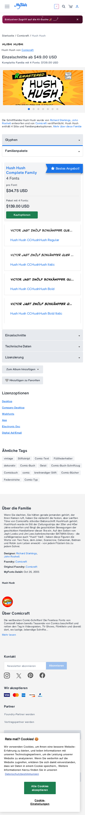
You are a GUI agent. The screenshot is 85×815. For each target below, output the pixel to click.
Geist (43, 465)
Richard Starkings (60, 120)
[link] (70, 6)
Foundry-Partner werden (19, 714)
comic (26, 472)
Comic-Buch (27, 465)
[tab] (28, 109)
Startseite (8, 36)
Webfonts (8, 414)
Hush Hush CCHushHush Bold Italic (36, 313)
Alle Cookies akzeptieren (40, 788)
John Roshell (12, 556)
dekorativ (9, 465)
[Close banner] (77, 19)
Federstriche (12, 479)
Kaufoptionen (22, 215)
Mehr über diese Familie (67, 126)
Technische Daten (18, 346)
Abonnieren (56, 665)
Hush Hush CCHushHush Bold (32, 288)
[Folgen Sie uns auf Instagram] (8, 675)
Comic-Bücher (70, 472)
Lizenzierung (14, 357)
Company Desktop (13, 407)
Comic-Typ (31, 479)
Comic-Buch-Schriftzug (65, 465)
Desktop (7, 401)
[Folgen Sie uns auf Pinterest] (32, 675)
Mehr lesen (9, 634)
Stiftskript (24, 458)
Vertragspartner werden (19, 722)
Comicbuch (11, 472)
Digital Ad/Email (12, 433)
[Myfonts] (20, 8)
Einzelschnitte (15, 335)
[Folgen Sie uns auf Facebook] (44, 675)
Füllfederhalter (63, 458)
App (4, 420)
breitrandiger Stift (45, 472)
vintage (8, 458)
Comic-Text (42, 458)
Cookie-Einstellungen (40, 802)
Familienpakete (16, 150)
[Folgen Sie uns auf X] (20, 675)
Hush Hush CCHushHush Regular (34, 240)
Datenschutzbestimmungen (22, 774)
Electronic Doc (11, 426)
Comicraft (23, 36)
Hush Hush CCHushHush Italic (32, 264)
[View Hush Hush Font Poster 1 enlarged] (43, 90)
